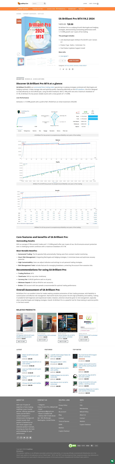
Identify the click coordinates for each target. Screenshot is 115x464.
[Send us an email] (27, 437)
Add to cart (74, 60)
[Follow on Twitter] (24, 437)
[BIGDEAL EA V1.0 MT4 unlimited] (88, 322)
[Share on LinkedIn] (72, 69)
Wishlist (61, 428)
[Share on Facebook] (60, 69)
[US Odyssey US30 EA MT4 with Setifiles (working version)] (26, 322)
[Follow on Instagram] (21, 437)
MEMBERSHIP (72, 9)
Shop (60, 408)
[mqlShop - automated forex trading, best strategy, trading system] (22, 3)
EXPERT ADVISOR (23, 9)
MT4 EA (41, 14)
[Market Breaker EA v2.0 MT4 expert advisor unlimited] (67, 322)
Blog (60, 415)
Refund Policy (84, 412)
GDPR (60, 424)
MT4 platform (79, 89)
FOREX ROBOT (83, 65)
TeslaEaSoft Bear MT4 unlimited (46, 335)
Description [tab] (20, 79)
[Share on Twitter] (63, 69)
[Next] (53, 36)
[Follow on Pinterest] (30, 437)
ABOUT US (82, 9)
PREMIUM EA (61, 9)
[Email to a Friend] (66, 69)
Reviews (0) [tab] (28, 79)
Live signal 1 (64, 56)
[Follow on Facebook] (18, 437)
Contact (61, 418)
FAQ (81, 405)
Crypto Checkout (64, 431)
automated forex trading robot (44, 87)
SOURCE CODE (51, 9)
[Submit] (44, 3)
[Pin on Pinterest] (69, 69)
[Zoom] (18, 54)
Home (18, 14)
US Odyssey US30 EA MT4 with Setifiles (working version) (25, 336)
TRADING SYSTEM (37, 9)
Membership (84, 408)
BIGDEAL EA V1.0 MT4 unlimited (88, 335)
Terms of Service (64, 421)
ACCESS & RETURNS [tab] (38, 79)
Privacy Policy (63, 405)
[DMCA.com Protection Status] (72, 445)
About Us (83, 415)
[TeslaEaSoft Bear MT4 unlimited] (47, 322)
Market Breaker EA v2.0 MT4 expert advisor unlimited (66, 336)
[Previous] (19, 36)
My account (62, 412)
